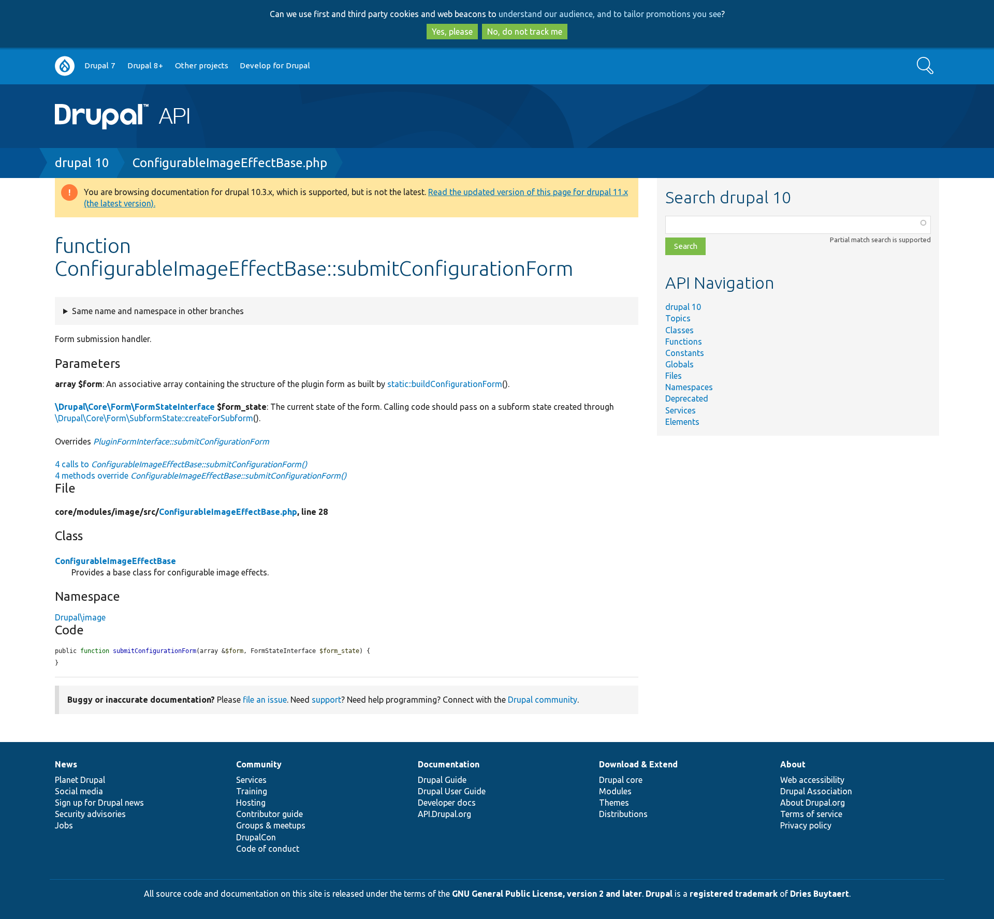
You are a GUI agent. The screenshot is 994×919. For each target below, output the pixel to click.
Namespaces (689, 387)
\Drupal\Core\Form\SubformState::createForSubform (154, 418)
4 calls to (181, 464)
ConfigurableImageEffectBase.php (230, 163)
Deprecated (686, 398)
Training (251, 791)
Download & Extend (638, 764)
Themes (614, 802)
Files (673, 375)
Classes (679, 330)
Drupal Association (816, 791)
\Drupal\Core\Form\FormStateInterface (135, 406)
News (66, 764)
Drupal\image (80, 617)
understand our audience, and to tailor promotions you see (610, 14)
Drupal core (620, 779)
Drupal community (542, 699)
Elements (682, 421)
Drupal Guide (442, 779)
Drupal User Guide (452, 791)
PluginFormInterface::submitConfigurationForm (181, 441)
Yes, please (452, 31)
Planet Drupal (80, 779)
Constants (684, 353)
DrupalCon (256, 837)
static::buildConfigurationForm (444, 384)
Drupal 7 (99, 65)
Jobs (64, 825)
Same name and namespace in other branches (158, 311)
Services (680, 410)
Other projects (201, 65)
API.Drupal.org (444, 814)
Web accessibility (812, 779)
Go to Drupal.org (65, 66)
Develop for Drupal (275, 65)
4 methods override (200, 475)
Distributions (623, 814)
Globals (679, 364)
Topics (678, 318)
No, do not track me (524, 31)
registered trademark (734, 893)
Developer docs (447, 802)
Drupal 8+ (145, 65)
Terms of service (811, 814)
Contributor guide (269, 814)
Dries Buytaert (819, 893)
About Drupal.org (812, 802)
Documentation (448, 764)
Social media (79, 791)
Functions (683, 341)
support (326, 699)
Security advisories (90, 814)
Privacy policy (805, 825)
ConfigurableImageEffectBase (115, 561)
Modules (615, 791)
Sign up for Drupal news (99, 802)
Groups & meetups (270, 825)
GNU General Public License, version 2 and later (547, 893)
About (793, 764)
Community (259, 764)
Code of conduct (267, 848)
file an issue (265, 699)
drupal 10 (82, 163)
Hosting (251, 802)
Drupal (659, 893)
